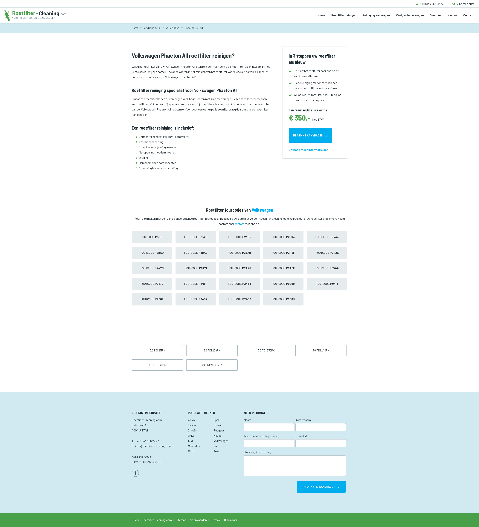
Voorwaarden (198, 520)
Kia (215, 446)
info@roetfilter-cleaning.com (153, 446)
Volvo (191, 420)
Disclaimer (230, 520)
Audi (190, 441)
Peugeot (218, 430)
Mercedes (194, 446)
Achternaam (303, 420)
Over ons (436, 15)
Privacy (215, 520)
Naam (247, 420)
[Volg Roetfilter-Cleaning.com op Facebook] (135, 473)
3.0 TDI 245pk (157, 364)
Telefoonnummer (261, 436)
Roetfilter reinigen (343, 15)
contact (239, 223)
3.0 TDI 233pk (266, 350)
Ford (190, 451)
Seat (216, 451)
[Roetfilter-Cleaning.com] (35, 15)
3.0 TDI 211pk (157, 350)
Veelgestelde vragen (410, 15)
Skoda (192, 425)
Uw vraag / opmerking (257, 452)
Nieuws (452, 15)
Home (321, 15)
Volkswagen (220, 441)
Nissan (217, 425)
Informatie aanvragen (319, 486)
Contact (469, 15)
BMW (191, 435)
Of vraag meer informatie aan (308, 149)
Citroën (192, 430)
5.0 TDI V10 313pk (212, 364)
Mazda (217, 435)
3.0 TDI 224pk (212, 350)
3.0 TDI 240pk (320, 350)
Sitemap (181, 520)
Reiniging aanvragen (376, 15)
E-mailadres (303, 436)
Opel (216, 420)
